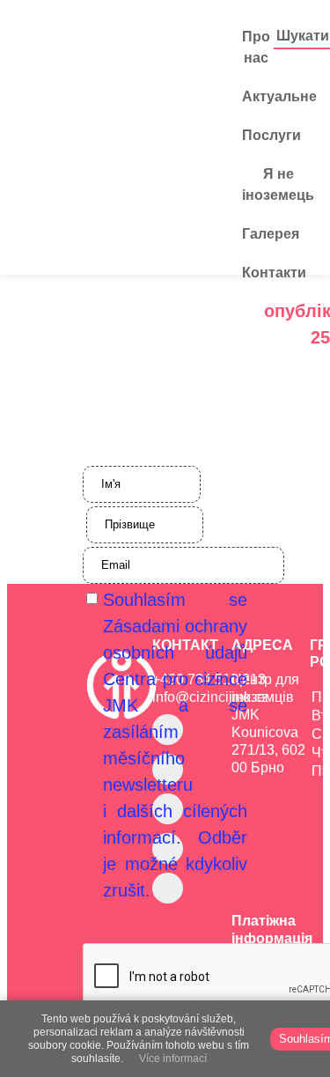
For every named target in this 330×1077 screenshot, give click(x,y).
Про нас (256, 47)
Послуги (271, 135)
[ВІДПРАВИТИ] (165, 958)
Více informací (173, 1058)
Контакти (274, 272)
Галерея (270, 233)
